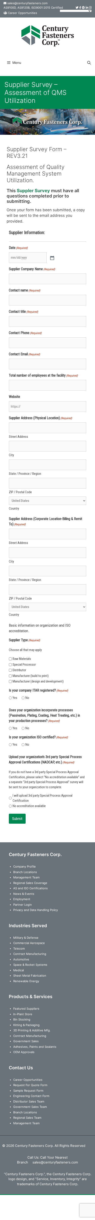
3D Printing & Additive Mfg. (32, 1030)
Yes (15, 698)
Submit (17, 818)
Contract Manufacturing (29, 954)
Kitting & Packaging (26, 1025)
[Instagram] (90, 7)
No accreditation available (29, 806)
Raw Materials (22, 659)
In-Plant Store (22, 1014)
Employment (21, 899)
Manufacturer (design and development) (38, 681)
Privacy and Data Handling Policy (35, 910)
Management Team (26, 877)
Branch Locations (25, 872)
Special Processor (24, 665)
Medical (18, 970)
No (27, 698)
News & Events (23, 893)
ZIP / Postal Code (20, 492)
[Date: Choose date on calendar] (51, 257)
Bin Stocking (21, 1019)
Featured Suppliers (26, 1008)
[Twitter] (77, 7)
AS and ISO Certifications (30, 888)
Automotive (21, 959)
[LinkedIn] (87, 7)
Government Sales (26, 1041)
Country (14, 508)
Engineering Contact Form (31, 1096)
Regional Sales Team (27, 1117)
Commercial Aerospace (29, 943)
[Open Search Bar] (89, 62)
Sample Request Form (28, 1090)
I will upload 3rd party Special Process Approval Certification (42, 798)
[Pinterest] (83, 7)
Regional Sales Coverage (30, 883)
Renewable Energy (26, 981)
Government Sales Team (30, 1107)
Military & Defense (25, 937)
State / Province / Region (25, 474)
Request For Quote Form (30, 1085)
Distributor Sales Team (28, 1101)
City (11, 455)
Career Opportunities (22, 13)
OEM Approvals (23, 1052)
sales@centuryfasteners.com (27, 3)
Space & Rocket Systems (30, 964)
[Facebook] (80, 7)
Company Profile (24, 866)
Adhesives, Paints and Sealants (34, 1046)
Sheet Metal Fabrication (29, 975)
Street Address (18, 437)
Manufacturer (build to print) (31, 676)
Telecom (19, 948)
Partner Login (22, 904)
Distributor (19, 670)
